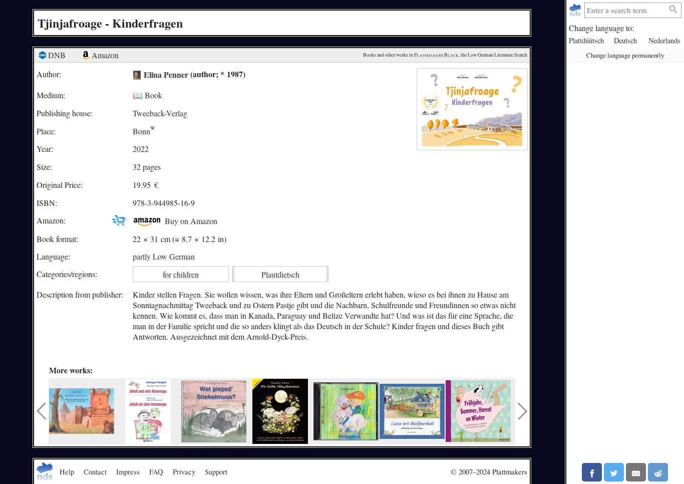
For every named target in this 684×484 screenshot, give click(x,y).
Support (216, 471)
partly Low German (164, 256)
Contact (95, 471)
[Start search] (673, 10)
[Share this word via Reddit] (658, 472)
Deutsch (625, 40)
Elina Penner (166, 74)
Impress (128, 471)
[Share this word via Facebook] (592, 472)
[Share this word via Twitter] (614, 472)
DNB (56, 55)
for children (181, 274)
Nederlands (664, 40)
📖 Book (147, 95)
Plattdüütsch (586, 40)
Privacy (184, 471)
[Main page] (576, 10)
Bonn (141, 131)
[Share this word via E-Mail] (636, 472)
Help (67, 471)
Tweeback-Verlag (160, 113)
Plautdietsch (280, 274)
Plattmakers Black (436, 55)
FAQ (156, 471)
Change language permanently (625, 55)
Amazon (104, 55)
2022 (141, 148)
